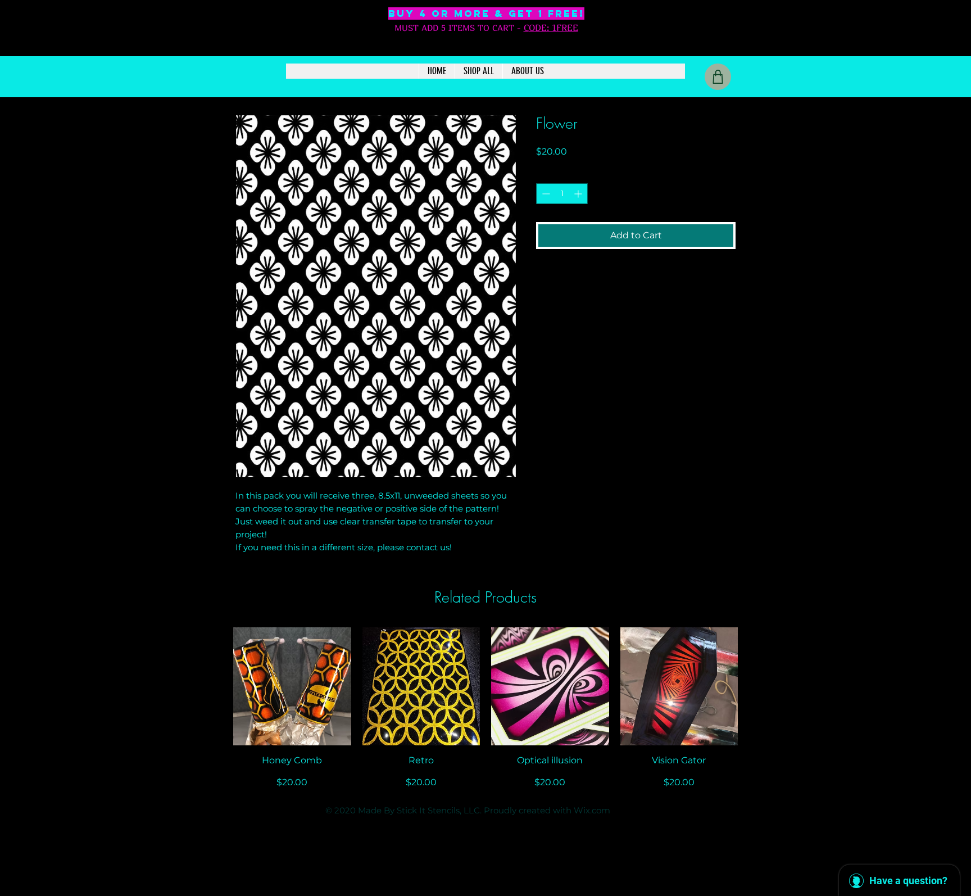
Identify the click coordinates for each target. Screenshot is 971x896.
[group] (485, 708)
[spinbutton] (562, 193)
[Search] (749, 45)
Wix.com (592, 810)
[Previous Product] (217, 686)
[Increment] (579, 193)
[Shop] (718, 77)
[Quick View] (292, 686)
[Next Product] (754, 686)
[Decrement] (545, 193)
